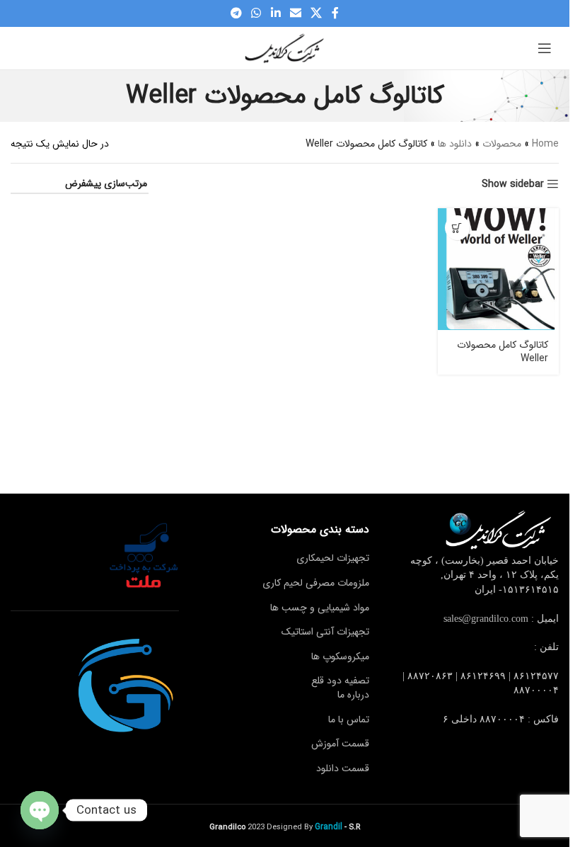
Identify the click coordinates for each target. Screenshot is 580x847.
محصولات (501, 144)
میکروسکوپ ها (340, 656)
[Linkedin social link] (275, 13)
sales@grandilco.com (485, 618)
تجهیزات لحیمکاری (332, 558)
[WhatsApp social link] (256, 13)
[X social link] (316, 13)
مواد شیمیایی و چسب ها (319, 607)
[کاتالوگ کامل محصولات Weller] (498, 268)
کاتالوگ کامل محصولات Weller (502, 352)
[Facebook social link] (335, 13)
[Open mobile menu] (544, 48)
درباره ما (353, 695)
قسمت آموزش (340, 743)
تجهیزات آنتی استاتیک (325, 631)
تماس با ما (348, 719)
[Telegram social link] (236, 13)
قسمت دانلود (342, 768)
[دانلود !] (457, 227)
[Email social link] (295, 13)
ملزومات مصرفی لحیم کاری (315, 583)
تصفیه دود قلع (340, 680)
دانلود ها (455, 144)
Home (545, 144)
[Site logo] (285, 47)
